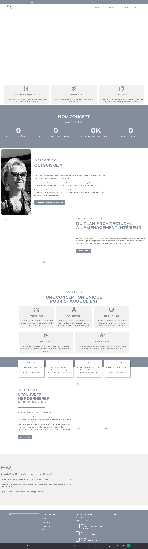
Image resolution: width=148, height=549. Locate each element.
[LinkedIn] (114, 519)
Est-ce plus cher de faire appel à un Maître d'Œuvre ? (25, 479)
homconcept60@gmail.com (91, 540)
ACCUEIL (45, 518)
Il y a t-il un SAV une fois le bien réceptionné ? (22, 492)
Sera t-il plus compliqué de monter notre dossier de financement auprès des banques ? (34, 485)
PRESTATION (46, 526)
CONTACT (45, 530)
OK (129, 546)
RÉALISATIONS (47, 522)
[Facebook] (110, 519)
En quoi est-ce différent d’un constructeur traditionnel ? (26, 474)
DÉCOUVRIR (14, 56)
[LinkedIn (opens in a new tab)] (139, 2)
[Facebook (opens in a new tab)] (137, 2)
